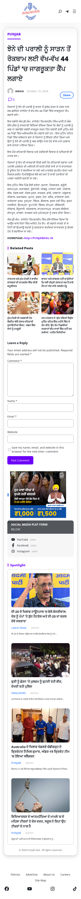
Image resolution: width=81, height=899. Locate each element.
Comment (14, 361)
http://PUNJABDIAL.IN (38, 238)
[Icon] (6, 888)
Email (12, 416)
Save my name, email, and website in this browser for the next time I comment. (38, 449)
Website (12, 432)
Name (12, 401)
